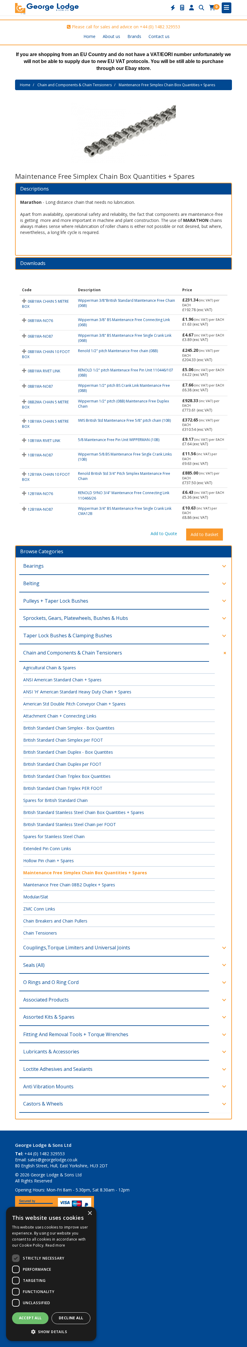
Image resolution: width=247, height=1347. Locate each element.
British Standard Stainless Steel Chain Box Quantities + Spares (83, 812)
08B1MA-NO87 (40, 386)
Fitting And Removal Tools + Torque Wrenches (75, 1034)
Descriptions (34, 189)
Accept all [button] (30, 1317)
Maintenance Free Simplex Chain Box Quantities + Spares (167, 84)
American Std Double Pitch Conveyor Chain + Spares (74, 704)
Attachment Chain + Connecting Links (59, 716)
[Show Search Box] (201, 7)
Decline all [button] (71, 1317)
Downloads (32, 263)
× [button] (89, 1213)
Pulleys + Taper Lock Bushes (55, 601)
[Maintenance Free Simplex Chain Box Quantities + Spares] (123, 133)
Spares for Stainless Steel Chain (54, 836)
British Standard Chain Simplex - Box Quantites (68, 728)
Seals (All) (34, 965)
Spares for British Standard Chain (55, 800)
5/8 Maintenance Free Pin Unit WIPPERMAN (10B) (118, 439)
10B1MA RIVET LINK (44, 440)
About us (111, 36)
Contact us (159, 36)
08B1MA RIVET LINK (44, 371)
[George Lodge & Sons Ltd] (47, 7)
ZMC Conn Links (39, 909)
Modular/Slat (35, 897)
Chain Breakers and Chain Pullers (55, 921)
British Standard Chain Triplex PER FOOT (62, 788)
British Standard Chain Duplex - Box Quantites (68, 752)
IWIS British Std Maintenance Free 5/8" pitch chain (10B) (124, 420)
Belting (31, 583)
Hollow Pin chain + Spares (48, 860)
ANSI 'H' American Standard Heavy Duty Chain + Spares (77, 692)
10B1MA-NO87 (40, 455)
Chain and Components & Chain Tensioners (74, 84)
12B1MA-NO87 (40, 509)
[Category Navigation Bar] (226, 7)
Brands (134, 36)
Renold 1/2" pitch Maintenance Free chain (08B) (118, 350)
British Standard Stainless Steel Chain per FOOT (69, 824)
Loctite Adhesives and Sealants (57, 1069)
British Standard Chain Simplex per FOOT (63, 740)
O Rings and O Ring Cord (51, 982)
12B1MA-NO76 (40, 493)
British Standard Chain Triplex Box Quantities (67, 776)
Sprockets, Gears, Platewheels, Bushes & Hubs (75, 618)
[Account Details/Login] (191, 7)
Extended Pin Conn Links (47, 848)
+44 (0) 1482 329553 (160, 27)
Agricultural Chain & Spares (49, 667)
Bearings (33, 566)
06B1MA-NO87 (40, 336)
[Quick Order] (172, 7)
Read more (55, 1245)
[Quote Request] (182, 7)
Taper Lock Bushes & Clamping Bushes (67, 635)
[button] (51, 1331)
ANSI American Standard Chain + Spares (62, 680)
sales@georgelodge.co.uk (52, 1159)
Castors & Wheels (43, 1103)
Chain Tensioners (40, 933)
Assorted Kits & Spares (48, 1017)
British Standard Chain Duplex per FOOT (62, 764)
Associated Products (46, 999)
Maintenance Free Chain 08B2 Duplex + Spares (69, 885)
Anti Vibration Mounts (48, 1086)
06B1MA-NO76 (40, 320)
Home (89, 36)
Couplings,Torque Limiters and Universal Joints (76, 947)
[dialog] (51, 1274)
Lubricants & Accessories (51, 1051)
